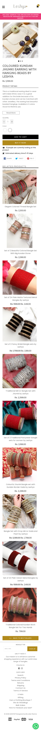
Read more (11, 113)
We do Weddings (20, 702)
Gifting (20, 697)
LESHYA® (13, 714)
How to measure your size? (20, 707)
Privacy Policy (20, 677)
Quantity (6, 118)
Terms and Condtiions (20, 680)
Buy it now (20, 143)
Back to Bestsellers (22, 638)
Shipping (20, 685)
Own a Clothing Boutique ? (20, 700)
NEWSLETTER (20, 644)
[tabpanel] (20, 40)
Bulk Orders (20, 705)
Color (5, 126)
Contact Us (20, 688)
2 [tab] (20, 61)
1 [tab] (18, 61)
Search (20, 675)
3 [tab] (22, 61)
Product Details (10, 86)
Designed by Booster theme (26, 714)
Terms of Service (20, 690)
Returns (20, 683)
